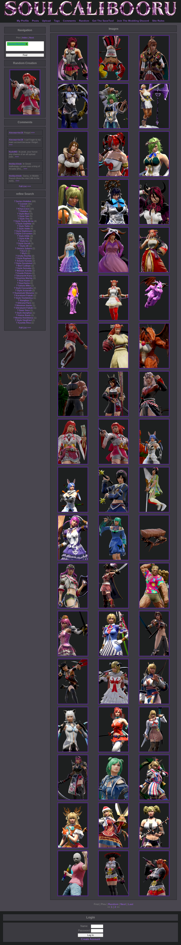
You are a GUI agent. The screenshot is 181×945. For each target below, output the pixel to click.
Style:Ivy (24, 241)
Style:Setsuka (24, 268)
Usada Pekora (24, 273)
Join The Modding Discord (133, 20)
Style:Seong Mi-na (24, 221)
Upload (46, 20)
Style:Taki (24, 216)
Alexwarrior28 (16, 132)
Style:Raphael (24, 258)
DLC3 (24, 251)
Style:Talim (24, 226)
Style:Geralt (24, 243)
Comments (69, 20)
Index (25, 37)
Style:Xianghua (24, 313)
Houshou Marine (24, 278)
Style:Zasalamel (24, 263)
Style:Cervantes (24, 233)
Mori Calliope (24, 266)
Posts (35, 20)
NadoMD (13, 152)
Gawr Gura (24, 310)
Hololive (24, 211)
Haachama (24, 283)
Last (130, 904)
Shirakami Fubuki (24, 308)
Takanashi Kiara (24, 275)
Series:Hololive (23, 201)
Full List (23, 186)
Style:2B (24, 246)
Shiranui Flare (24, 303)
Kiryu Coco (23, 209)
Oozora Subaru (24, 248)
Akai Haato (24, 280)
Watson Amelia (24, 271)
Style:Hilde (24, 236)
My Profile (23, 20)
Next (31, 37)
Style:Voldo (24, 228)
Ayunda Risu (24, 323)
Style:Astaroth (24, 290)
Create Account (90, 939)
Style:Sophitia (24, 223)
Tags (57, 20)
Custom (24, 204)
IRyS (24, 253)
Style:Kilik (24, 238)
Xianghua (24, 300)
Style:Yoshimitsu (24, 298)
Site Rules (158, 20)
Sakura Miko (24, 285)
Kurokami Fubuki (24, 295)
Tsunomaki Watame (24, 293)
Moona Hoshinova (24, 318)
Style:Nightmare (24, 231)
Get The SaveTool (103, 20)
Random (84, 20)
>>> (33, 132)
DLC (23, 206)
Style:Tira (24, 218)
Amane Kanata (24, 261)
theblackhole (15, 164)
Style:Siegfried (24, 320)
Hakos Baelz (24, 315)
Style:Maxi (24, 214)
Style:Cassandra (24, 288)
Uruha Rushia (24, 256)
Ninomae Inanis (24, 305)
